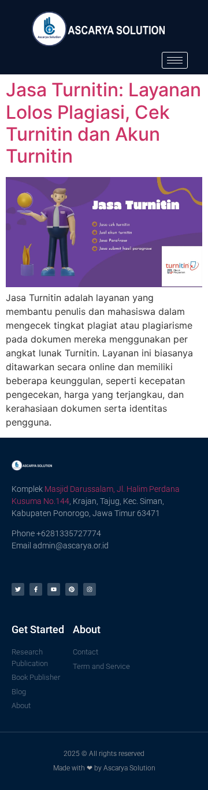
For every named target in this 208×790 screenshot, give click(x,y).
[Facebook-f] (35, 589)
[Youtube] (53, 589)
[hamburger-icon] (175, 60)
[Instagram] (89, 589)
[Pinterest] (71, 589)
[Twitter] (18, 589)
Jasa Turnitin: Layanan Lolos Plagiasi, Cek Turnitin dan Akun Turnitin (103, 122)
